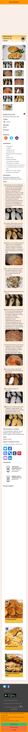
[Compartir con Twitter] (5, 448)
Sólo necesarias (14, 727)
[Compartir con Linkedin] (10, 458)
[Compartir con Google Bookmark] (5, 453)
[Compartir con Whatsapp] (14, 448)
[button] (2, 2)
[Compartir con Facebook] (10, 448)
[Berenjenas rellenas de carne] (7, 64)
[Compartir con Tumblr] (14, 453)
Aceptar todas (14, 724)
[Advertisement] (14, 20)
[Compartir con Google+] (19, 448)
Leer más (14, 730)
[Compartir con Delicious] (10, 453)
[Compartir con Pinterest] (19, 453)
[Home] (14, 2)
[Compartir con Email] (5, 458)
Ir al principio (7, 690)
